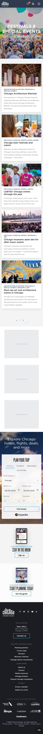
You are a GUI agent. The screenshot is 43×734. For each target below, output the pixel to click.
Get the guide (21, 594)
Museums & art (24, 287)
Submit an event (21, 690)
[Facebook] (20, 611)
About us (21, 667)
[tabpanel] (21, 495)
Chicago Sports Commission (21, 660)
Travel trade (21, 651)
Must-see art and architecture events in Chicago (20, 291)
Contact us (21, 636)
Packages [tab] (31, 466)
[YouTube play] (32, 611)
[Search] (33, 3)
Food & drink (33, 140)
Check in (7, 486)
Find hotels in (9, 476)
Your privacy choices (21, 724)
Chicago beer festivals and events (18, 144)
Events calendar (21, 687)
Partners (21, 654)
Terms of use (35, 724)
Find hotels (21, 509)
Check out (26, 486)
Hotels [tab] (10, 466)
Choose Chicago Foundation (21, 679)
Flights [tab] (20, 466)
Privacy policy (7, 724)
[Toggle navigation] (38, 4)
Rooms (6, 496)
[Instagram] (28, 611)
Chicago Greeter (21, 676)
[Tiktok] (36, 611)
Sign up (21, 555)
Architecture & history (14, 89)
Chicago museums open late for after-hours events (21, 240)
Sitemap (21, 726)
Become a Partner (21, 657)
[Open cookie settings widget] (39, 730)
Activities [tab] (21, 470)
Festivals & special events (15, 140)
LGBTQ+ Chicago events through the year (17, 193)
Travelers (26, 496)
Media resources (21, 673)
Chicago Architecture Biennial (20, 93)
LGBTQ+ (31, 189)
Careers (21, 670)
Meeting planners (21, 648)
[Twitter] (24, 611)
